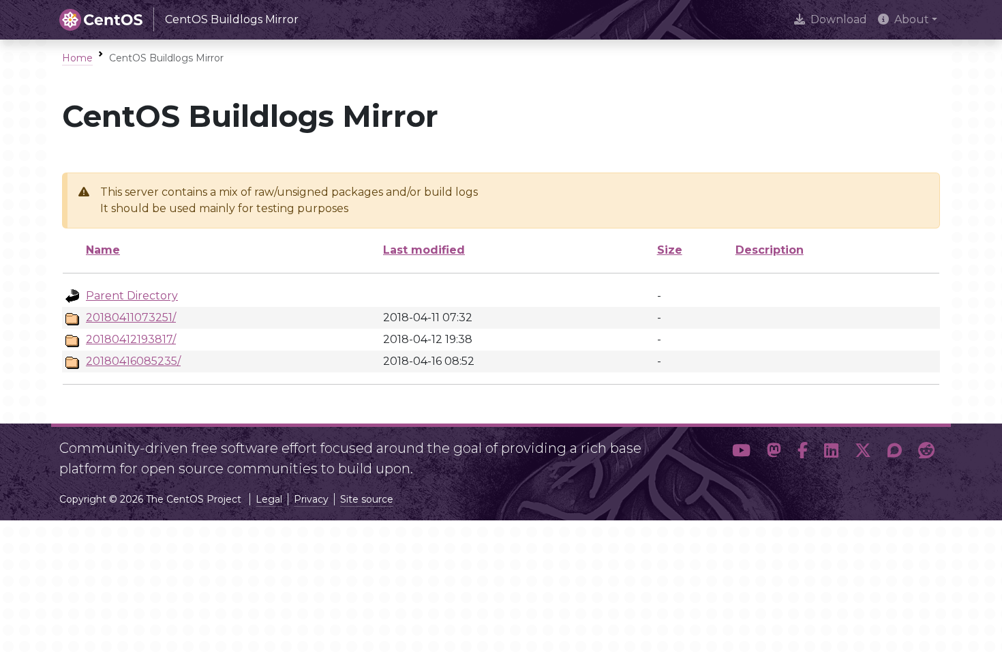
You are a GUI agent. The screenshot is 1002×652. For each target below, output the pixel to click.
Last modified (424, 249)
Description (769, 249)
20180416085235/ (133, 361)
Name (103, 249)
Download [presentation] (838, 19)
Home (77, 58)
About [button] (911, 19)
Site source (366, 499)
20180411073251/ (131, 317)
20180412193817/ (131, 339)
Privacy (311, 499)
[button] (741, 453)
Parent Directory (132, 295)
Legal (269, 499)
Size (669, 249)
